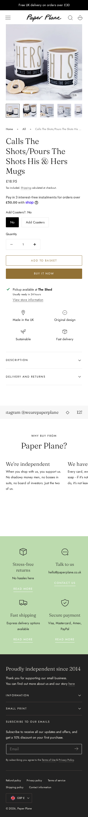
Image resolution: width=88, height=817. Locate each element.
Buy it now (44, 273)
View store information (28, 299)
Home (9, 129)
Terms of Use (49, 760)
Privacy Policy (66, 760)
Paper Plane (24, 808)
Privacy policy (34, 780)
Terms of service (56, 780)
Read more (23, 589)
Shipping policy (14, 787)
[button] (8, 17)
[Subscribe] (76, 749)
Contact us (65, 583)
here (71, 683)
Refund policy (13, 780)
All (24, 129)
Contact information (40, 787)
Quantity (11, 234)
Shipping (26, 188)
